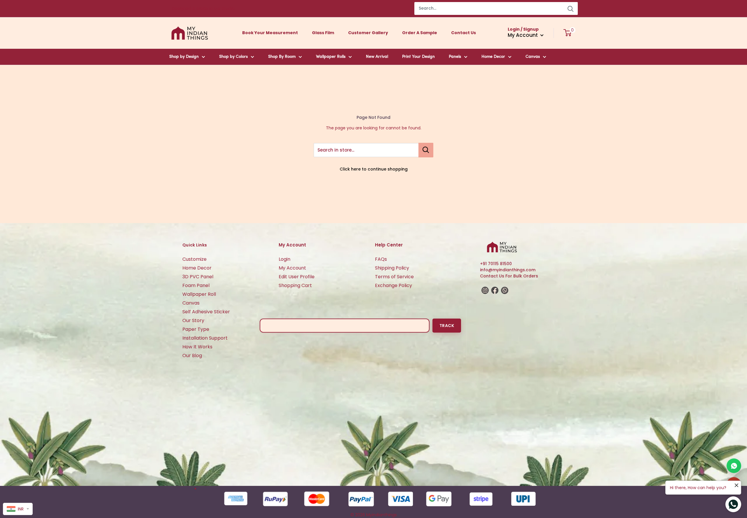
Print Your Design (418, 57)
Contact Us (463, 33)
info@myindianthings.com (507, 270)
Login (284, 259)
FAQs (381, 259)
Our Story (193, 320)
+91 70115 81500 (496, 264)
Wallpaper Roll (199, 294)
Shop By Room (282, 57)
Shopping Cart (295, 285)
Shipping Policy (392, 268)
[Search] (570, 8)
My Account (292, 268)
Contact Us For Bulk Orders (509, 276)
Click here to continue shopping (374, 169)
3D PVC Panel (197, 276)
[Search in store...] (425, 150)
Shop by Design (184, 57)
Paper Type (195, 329)
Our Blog (192, 355)
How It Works (197, 346)
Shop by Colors (233, 57)
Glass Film (323, 33)
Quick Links (194, 245)
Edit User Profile (297, 276)
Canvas (533, 57)
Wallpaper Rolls (330, 57)
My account (523, 35)
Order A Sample (419, 33)
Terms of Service (394, 276)
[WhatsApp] (734, 465)
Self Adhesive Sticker (206, 311)
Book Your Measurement (270, 33)
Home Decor (493, 57)
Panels (455, 57)
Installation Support (205, 338)
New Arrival (377, 57)
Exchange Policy (393, 285)
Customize (194, 259)
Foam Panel (196, 285)
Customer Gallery (368, 33)
